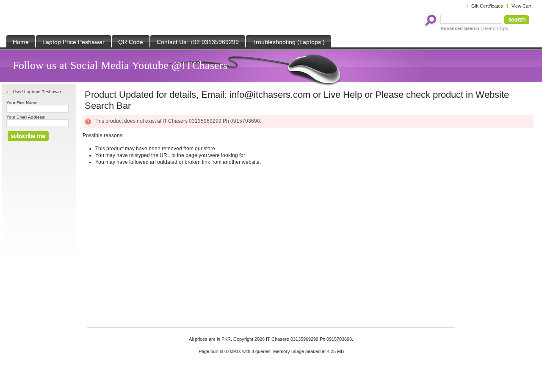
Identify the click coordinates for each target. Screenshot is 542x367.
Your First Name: (22, 102)
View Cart (521, 5)
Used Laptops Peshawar (37, 91)
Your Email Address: (25, 117)
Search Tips (495, 28)
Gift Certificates (487, 5)
